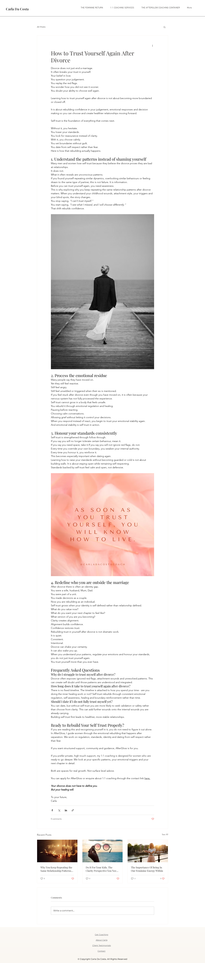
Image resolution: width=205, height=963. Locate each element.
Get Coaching (101, 934)
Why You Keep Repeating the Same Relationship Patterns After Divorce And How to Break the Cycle (56, 869)
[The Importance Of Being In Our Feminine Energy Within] (148, 851)
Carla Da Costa (17, 9)
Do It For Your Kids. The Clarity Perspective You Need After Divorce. (102, 869)
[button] (120, 8)
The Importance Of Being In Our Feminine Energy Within (147, 869)
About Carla (101, 940)
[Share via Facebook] (52, 810)
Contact (101, 951)
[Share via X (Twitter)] (59, 810)
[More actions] (152, 45)
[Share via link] (72, 810)
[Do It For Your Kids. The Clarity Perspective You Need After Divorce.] (102, 851)
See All (165, 834)
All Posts (41, 27)
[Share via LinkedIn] (66, 810)
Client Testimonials (101, 945)
